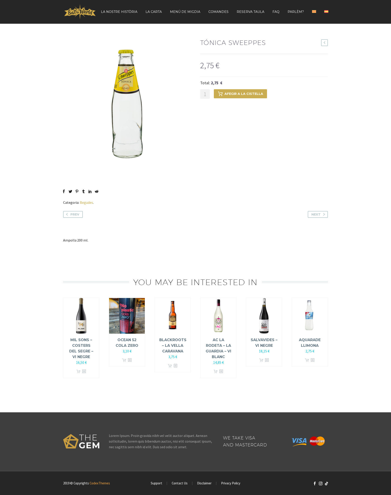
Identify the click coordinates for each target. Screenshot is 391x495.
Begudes (86, 202)
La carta (153, 12)
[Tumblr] (83, 191)
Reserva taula (250, 12)
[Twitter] (70, 191)
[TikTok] (326, 483)
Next (316, 214)
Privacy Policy (230, 483)
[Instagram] (320, 483)
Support (156, 483)
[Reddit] (96, 191)
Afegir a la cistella (243, 94)
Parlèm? (296, 12)
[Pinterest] (77, 191)
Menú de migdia (185, 12)
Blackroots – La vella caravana (172, 345)
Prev (74, 214)
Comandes (218, 12)
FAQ (275, 12)
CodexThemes (100, 483)
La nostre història (119, 12)
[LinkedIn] (90, 191)
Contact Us (180, 483)
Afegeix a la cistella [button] (78, 371)
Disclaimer (204, 483)
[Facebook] (64, 191)
